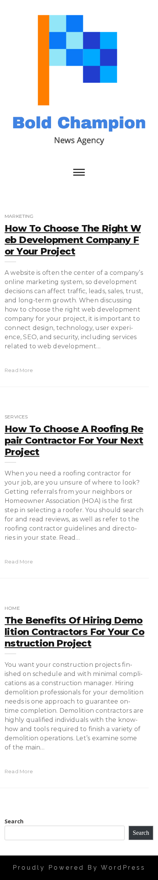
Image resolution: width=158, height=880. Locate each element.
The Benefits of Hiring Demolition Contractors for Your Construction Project (74, 632)
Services (16, 417)
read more (19, 370)
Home (12, 608)
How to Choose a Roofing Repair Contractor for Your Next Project (74, 440)
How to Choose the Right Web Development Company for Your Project (73, 240)
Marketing (19, 216)
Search (14, 821)
